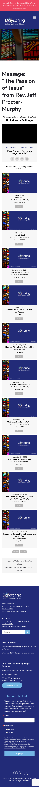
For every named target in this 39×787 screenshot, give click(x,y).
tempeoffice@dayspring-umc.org (14, 611)
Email (6, 715)
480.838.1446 (7, 609)
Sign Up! (19, 753)
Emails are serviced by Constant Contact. (14, 748)
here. (32, 653)
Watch (19, 207)
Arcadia (11, 729)
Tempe (10, 732)
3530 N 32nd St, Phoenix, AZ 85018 (15, 621)
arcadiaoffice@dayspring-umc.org (14, 626)
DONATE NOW (12, 685)
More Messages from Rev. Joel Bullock (19, 147)
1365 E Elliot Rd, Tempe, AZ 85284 (15, 606)
